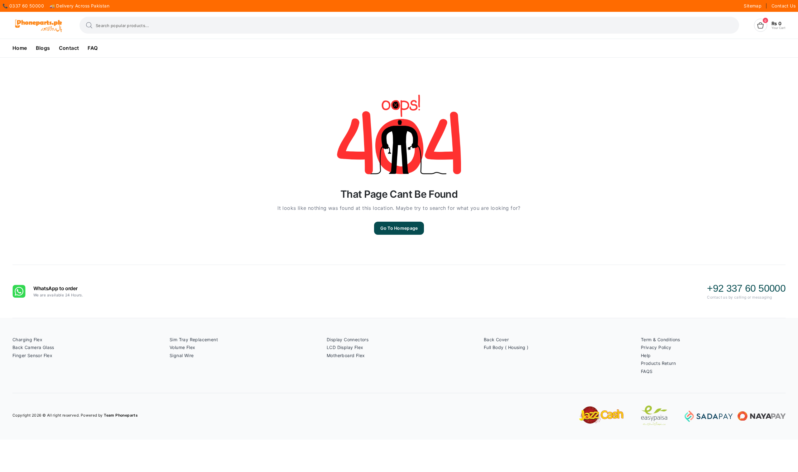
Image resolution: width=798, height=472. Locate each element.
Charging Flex (27, 339)
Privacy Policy (656, 347)
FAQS (647, 371)
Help (646, 355)
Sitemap (753, 5)
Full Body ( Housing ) (506, 347)
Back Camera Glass (33, 347)
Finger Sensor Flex (32, 355)
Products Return (658, 363)
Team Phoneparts (121, 415)
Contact (69, 48)
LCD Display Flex (345, 347)
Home (19, 48)
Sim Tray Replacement (194, 339)
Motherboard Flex (346, 355)
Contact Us (784, 5)
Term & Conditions (660, 339)
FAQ (93, 48)
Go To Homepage (399, 228)
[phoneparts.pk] (38, 25)
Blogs (43, 48)
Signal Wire (182, 355)
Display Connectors (347, 339)
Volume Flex (182, 347)
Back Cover (496, 339)
